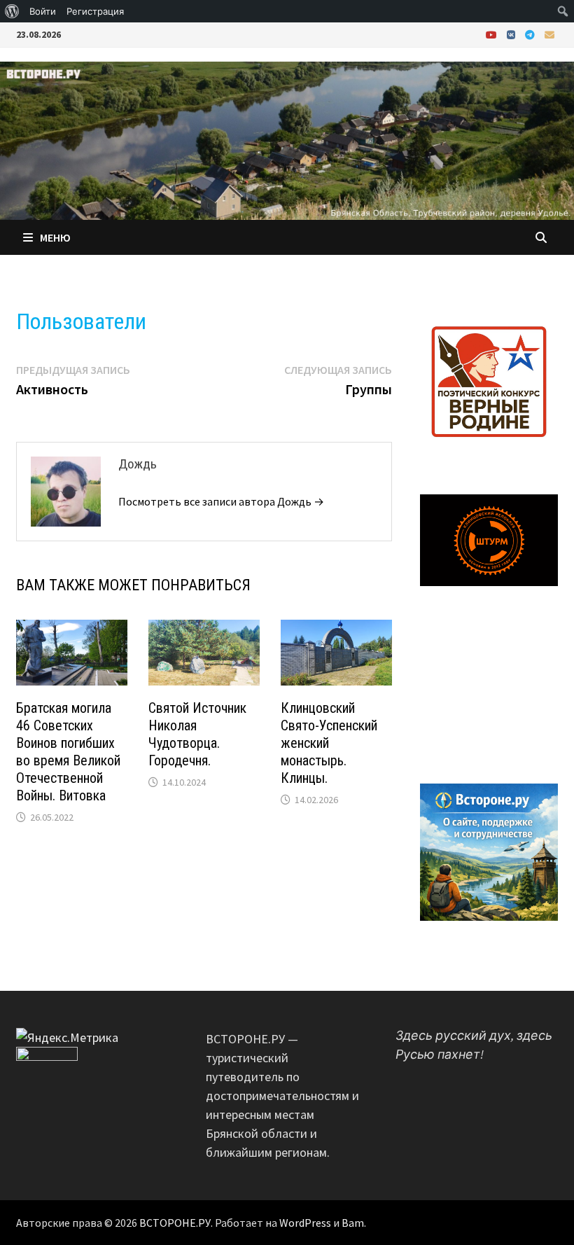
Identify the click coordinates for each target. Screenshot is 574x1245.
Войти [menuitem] (42, 11)
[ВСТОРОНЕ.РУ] (287, 139)
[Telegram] (531, 34)
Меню (55, 237)
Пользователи (81, 321)
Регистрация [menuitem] (95, 11)
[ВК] (512, 34)
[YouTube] (492, 34)
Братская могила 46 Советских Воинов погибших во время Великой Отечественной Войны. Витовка (68, 752)
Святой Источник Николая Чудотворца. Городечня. (197, 734)
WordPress (305, 1223)
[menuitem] (12, 11)
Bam (353, 1223)
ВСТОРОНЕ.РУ (175, 1223)
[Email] (549, 34)
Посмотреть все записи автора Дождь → (221, 501)
